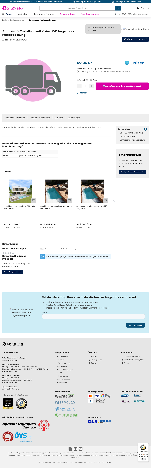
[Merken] (33, 200)
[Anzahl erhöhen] (91, 86)
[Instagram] (75, 448)
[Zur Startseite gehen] (13, 8)
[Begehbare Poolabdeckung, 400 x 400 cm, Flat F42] (56, 191)
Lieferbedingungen (66, 369)
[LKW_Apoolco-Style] (33, 79)
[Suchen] (118, 8)
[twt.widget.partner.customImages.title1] (126, 396)
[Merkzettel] (143, 8)
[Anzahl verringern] (79, 86)
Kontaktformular (142, 14)
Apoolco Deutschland (10, 389)
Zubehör (59, 117)
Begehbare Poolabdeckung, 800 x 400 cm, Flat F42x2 (19, 207)
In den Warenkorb (132, 86)
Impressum (63, 382)
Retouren (62, 360)
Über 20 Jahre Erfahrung (131, 133)
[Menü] (147, 444)
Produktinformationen (40, 117)
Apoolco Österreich (9, 386)
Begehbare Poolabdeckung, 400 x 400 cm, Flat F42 (56, 207)
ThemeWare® (107, 462)
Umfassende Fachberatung (132, 140)
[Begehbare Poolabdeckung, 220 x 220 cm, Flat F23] (92, 191)
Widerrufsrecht (64, 363)
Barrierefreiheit (64, 379)
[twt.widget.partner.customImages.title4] (141, 401)
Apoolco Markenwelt (132, 356)
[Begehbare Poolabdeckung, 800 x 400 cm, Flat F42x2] (20, 191)
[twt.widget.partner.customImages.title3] (126, 401)
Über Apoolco (96, 360)
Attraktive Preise (127, 136)
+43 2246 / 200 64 (126, 14)
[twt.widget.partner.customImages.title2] (141, 396)
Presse (126, 363)
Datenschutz (63, 376)
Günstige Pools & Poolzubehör (132, 172)
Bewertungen (74, 117)
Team (93, 363)
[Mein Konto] (139, 8)
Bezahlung (63, 366)
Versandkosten (54, 453)
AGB (60, 373)
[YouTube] (80, 448)
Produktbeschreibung (15, 117)
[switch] (143, 459)
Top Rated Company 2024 (134, 360)
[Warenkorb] (147, 8)
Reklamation (63, 356)
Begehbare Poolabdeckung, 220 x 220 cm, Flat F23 (91, 207)
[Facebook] (70, 448)
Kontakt (94, 356)
